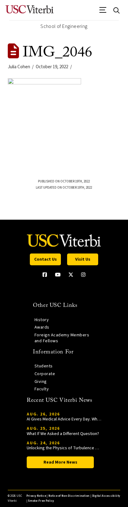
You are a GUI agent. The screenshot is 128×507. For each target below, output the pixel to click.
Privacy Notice (36, 496)
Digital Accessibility (106, 496)
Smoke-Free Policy (41, 501)
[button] (103, 12)
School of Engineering (63, 26)
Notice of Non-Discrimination (69, 496)
